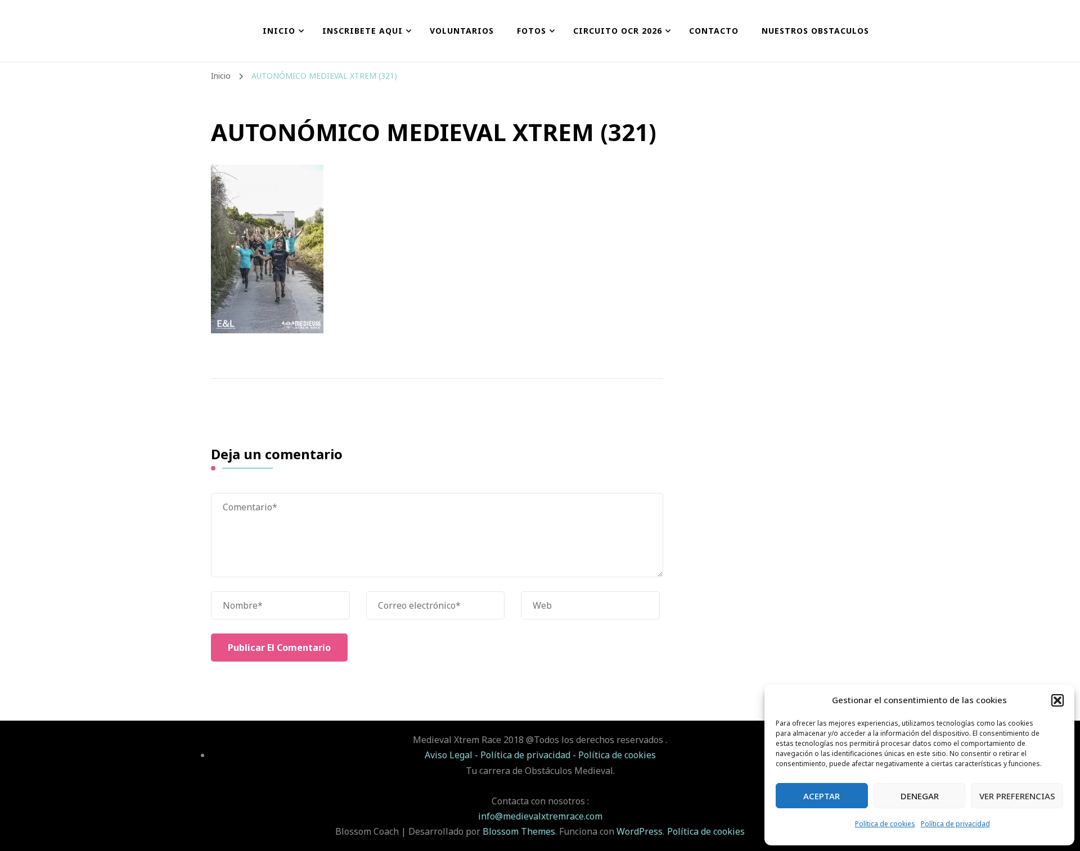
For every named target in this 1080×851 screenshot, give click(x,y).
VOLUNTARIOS (462, 30)
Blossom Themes (519, 831)
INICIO (279, 30)
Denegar (920, 796)
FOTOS (531, 30)
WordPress (639, 831)
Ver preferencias (1017, 796)
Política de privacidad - (529, 755)
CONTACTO (714, 30)
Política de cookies (885, 824)
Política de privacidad (955, 824)
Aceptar (821, 796)
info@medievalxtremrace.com (540, 816)
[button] (1057, 700)
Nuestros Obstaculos (815, 30)
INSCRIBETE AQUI (362, 30)
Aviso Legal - (452, 755)
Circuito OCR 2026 (617, 30)
